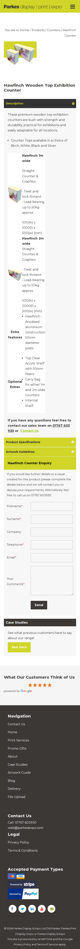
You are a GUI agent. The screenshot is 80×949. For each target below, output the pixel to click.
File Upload (16, 797)
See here (19, 647)
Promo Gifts (17, 748)
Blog (11, 781)
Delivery (14, 789)
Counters (53, 30)
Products (38, 30)
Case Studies (17, 764)
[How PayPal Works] (40, 894)
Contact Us (29, 431)
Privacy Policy (18, 842)
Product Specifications (23, 442)
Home (24, 30)
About (13, 756)
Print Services (18, 740)
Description (14, 103)
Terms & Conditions (22, 850)
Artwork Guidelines (20, 452)
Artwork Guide (19, 772)
